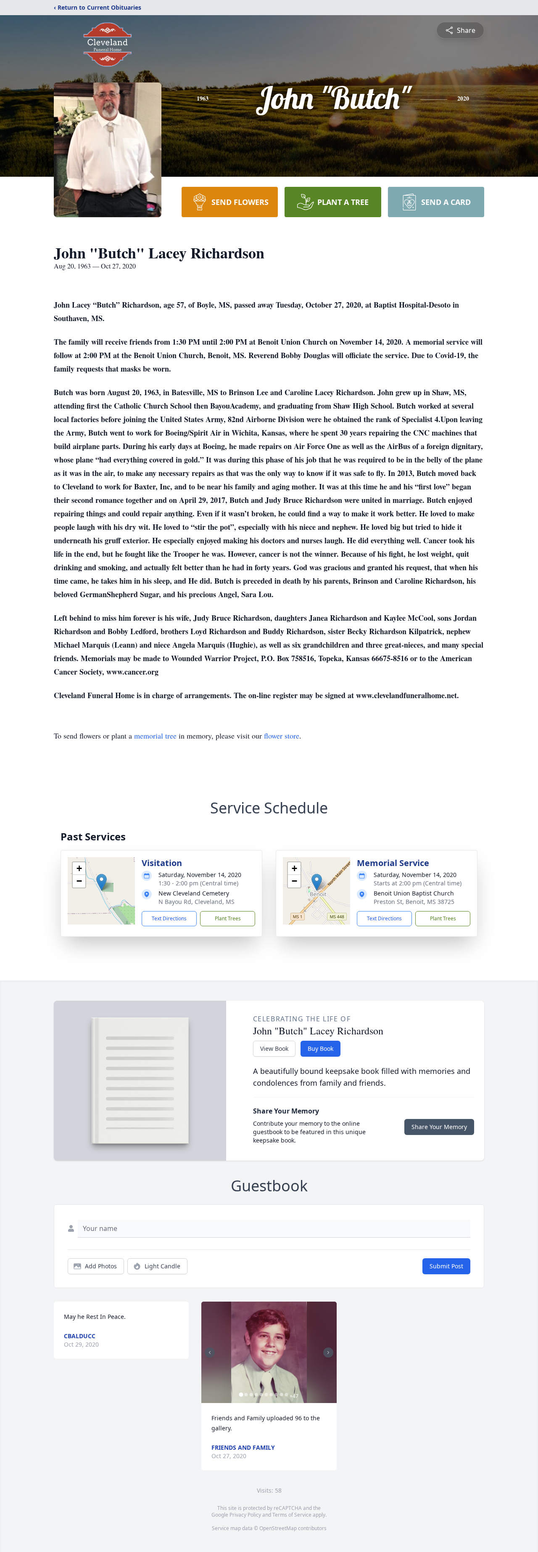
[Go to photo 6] (266, 1394)
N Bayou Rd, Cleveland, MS (196, 902)
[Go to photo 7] (271, 1394)
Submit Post (446, 1266)
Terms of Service (291, 1514)
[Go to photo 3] (251, 1394)
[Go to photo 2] (246, 1394)
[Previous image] (210, 1352)
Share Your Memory (439, 1127)
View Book (274, 1048)
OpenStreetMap (278, 1528)
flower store (281, 736)
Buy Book (320, 1048)
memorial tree (155, 736)
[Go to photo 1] (241, 1395)
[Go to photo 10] (286, 1394)
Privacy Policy (245, 1514)
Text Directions (169, 918)
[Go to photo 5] (261, 1394)
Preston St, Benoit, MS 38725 (414, 902)
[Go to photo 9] (281, 1394)
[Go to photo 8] (276, 1394)
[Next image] (328, 1352)
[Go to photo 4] (256, 1394)
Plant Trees (228, 918)
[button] (101, 882)
